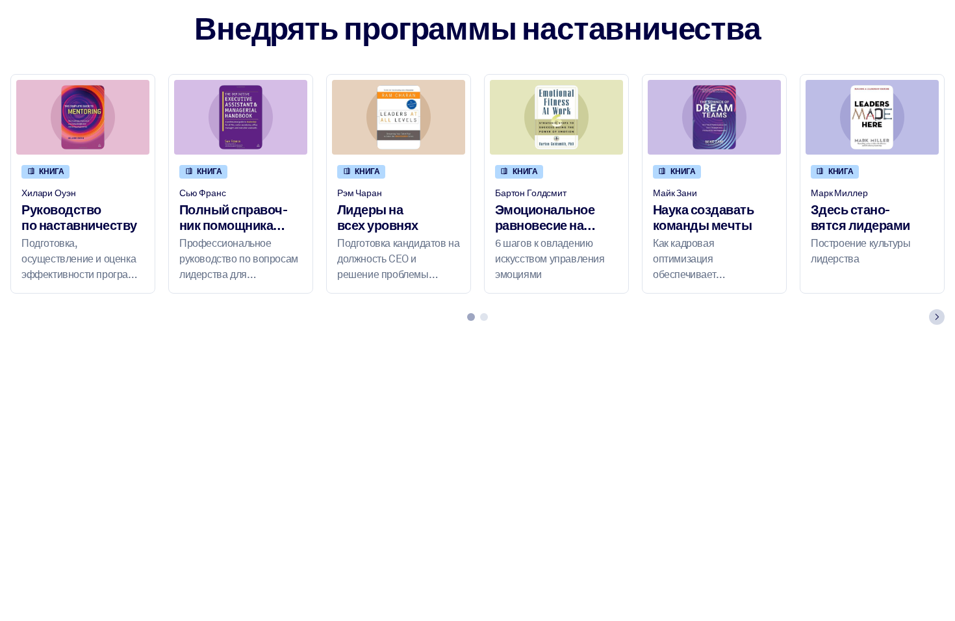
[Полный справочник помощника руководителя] (240, 117)
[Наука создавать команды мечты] (714, 117)
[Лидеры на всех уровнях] (398, 117)
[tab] (471, 317)
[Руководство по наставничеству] (82, 117)
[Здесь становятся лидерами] (872, 117)
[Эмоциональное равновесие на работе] (556, 117)
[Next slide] (937, 317)
